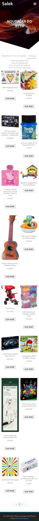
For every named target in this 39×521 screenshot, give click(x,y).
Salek (7, 3)
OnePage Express (22, 518)
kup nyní (10, 98)
